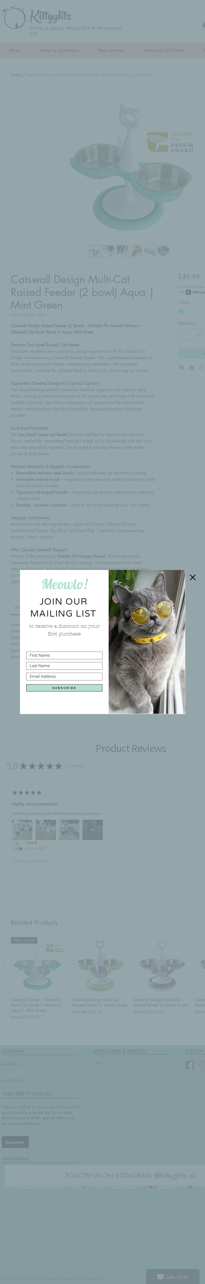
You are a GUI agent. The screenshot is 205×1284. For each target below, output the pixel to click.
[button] (193, 577)
